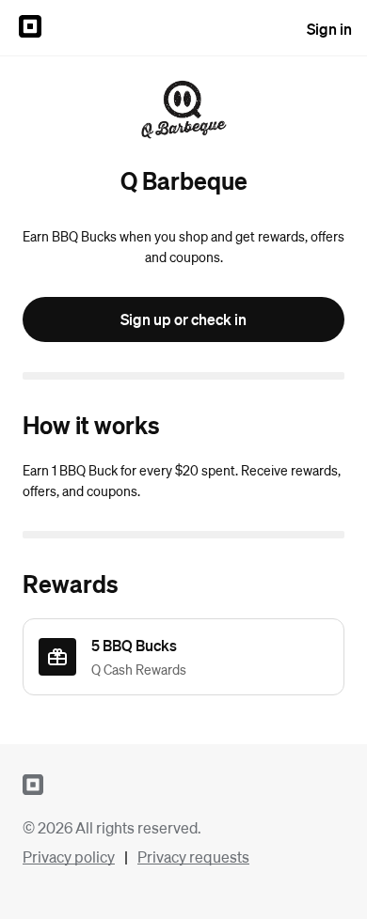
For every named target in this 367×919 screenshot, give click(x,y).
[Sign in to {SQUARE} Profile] (30, 28)
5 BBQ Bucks (134, 645)
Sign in (329, 29)
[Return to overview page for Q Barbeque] (183, 110)
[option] (183, 656)
